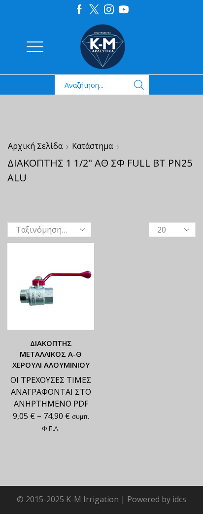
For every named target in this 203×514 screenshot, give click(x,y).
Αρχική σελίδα (35, 145)
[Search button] (139, 85)
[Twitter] (94, 9)
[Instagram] (109, 9)
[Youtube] (124, 9)
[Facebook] (79, 9)
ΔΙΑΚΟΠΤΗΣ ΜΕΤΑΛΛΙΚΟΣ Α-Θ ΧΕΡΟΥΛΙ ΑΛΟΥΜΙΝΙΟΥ (51, 354)
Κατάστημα (92, 145)
